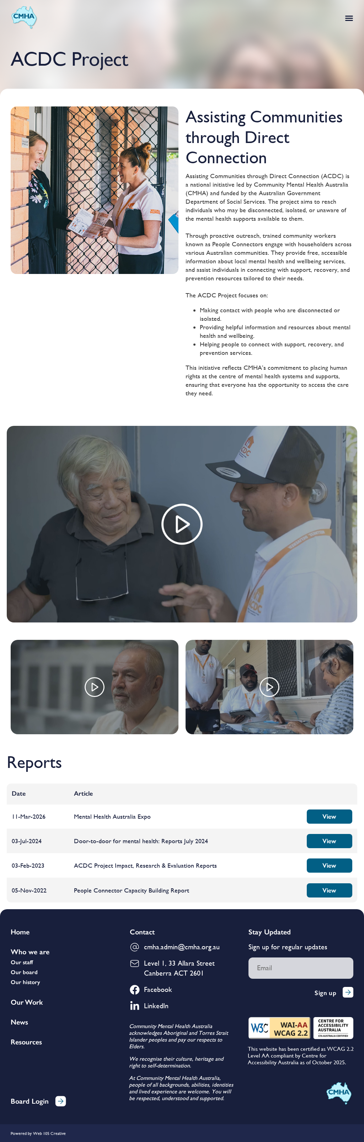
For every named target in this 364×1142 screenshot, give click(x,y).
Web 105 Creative (49, 1133)
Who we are (30, 952)
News (19, 1022)
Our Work (27, 1002)
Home (20, 932)
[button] (349, 18)
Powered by (21, 1133)
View (329, 816)
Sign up (325, 993)
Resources (26, 1042)
